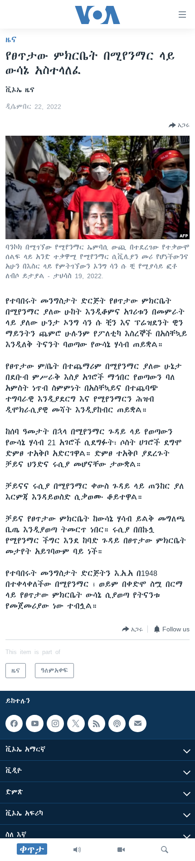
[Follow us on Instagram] (55, 723)
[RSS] (96, 723)
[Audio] (77, 849)
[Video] (121, 849)
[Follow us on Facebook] (14, 723)
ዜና (11, 39)
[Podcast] (117, 723)
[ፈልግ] (164, 849)
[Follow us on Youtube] (34, 723)
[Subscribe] (137, 723)
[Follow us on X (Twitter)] (75, 723)
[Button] (179, 125)
